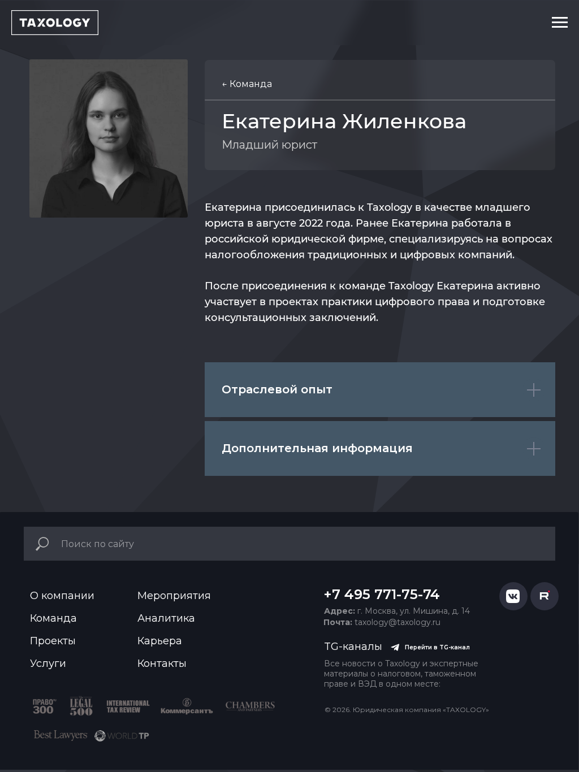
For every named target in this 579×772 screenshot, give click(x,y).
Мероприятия (174, 595)
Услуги (48, 663)
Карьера (159, 641)
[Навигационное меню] (560, 22)
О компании (62, 595)
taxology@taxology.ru (381, 622)
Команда (53, 618)
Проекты (53, 641)
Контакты (162, 663)
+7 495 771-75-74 (381, 594)
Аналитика (166, 618)
